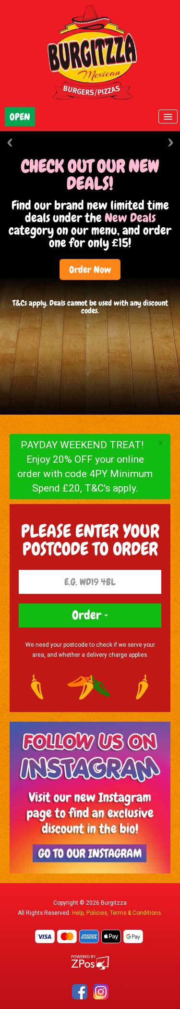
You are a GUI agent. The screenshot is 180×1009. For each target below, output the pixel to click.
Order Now (90, 269)
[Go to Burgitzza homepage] (90, 53)
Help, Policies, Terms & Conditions (116, 913)
